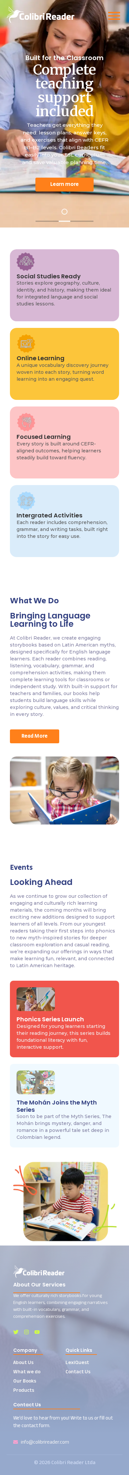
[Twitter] (16, 1332)
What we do (26, 1371)
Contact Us (77, 1371)
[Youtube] (37, 1332)
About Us (23, 1362)
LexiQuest (77, 1362)
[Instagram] (26, 1332)
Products (23, 1390)
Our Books (24, 1381)
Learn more (31, 184)
